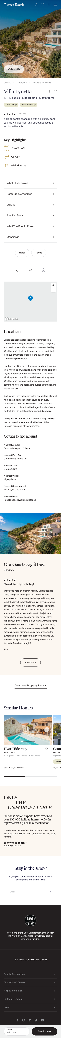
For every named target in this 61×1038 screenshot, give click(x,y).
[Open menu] (55, 5)
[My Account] (49, 5)
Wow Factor (27, 104)
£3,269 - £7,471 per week (14, 767)
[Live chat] (43, 270)
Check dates (44, 1031)
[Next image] (46, 729)
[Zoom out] (53, 290)
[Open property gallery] (30, 39)
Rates (22, 253)
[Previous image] (9, 729)
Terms (39, 253)
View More (30, 662)
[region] (30, 302)
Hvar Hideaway (15, 749)
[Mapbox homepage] (11, 319)
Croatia (7, 82)
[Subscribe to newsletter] (50, 891)
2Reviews (21, 114)
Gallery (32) (14, 69)
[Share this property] (49, 91)
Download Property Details (31, 685)
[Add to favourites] (55, 92)
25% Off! (10, 104)
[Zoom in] (53, 285)
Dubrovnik (22, 82)
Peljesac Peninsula (42, 82)
